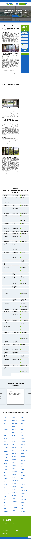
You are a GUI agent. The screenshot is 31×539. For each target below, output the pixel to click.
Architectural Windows (15, 344)
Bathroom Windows (6, 320)
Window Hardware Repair (6, 338)
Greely (13, 415)
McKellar (13, 481)
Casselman (5, 463)
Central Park (5, 466)
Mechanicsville (14, 483)
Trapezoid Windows (24, 346)
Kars (12, 438)
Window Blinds (14, 290)
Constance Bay (6, 478)
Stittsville (22, 467)
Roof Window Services (15, 332)
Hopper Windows (23, 296)
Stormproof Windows (15, 356)
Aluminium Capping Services (24, 257)
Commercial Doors (15, 236)
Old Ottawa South (14, 501)
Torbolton (22, 473)
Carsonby (5, 461)
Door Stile (13, 223)
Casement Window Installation (24, 280)
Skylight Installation (6, 332)
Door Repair (5, 195)
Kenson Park (14, 442)
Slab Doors (5, 233)
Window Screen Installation (23, 323)
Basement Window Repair (15, 297)
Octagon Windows (15, 349)
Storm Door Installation (7, 202)
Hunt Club (13, 435)
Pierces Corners (23, 420)
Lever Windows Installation (6, 314)
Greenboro (13, 417)
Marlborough (14, 474)
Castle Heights (6, 464)
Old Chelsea (13, 498)
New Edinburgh (14, 493)
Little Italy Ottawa (14, 456)
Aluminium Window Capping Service (24, 349)
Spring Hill (22, 466)
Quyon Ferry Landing (23, 427)
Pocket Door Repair (6, 228)
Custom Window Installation (14, 287)
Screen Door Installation (7, 260)
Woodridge (22, 509)
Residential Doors (6, 236)
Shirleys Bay (22, 454)
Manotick (13, 468)
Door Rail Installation (24, 213)
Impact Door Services (24, 267)
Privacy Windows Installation (14, 326)
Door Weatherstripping (7, 215)
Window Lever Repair (15, 314)
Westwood (22, 500)
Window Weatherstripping (14, 317)
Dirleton (5, 490)
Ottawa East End (14, 505)
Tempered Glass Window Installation (15, 342)
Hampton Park (14, 418)
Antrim (4, 421)
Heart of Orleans (14, 423)
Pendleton (22, 418)
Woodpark (22, 508)
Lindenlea (13, 454)
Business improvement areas (7, 449)
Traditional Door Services (14, 250)
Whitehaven (22, 502)
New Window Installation (14, 274)
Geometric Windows (24, 306)
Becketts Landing (6, 430)
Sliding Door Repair (24, 197)
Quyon (21, 426)
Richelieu (22, 433)
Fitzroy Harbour (6, 503)
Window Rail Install (24, 311)
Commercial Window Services (24, 363)
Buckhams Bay (6, 444)
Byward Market (6, 451)
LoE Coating (23, 303)
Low (12, 457)
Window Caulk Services (24, 338)
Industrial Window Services (6, 363)
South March (22, 463)
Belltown (5, 435)
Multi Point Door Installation (6, 264)
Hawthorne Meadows (15, 420)
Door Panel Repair (6, 225)
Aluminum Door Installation (6, 208)
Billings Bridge (5, 438)
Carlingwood (5, 457)
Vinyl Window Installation (5, 277)
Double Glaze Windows (24, 341)
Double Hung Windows (7, 283)
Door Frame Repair (6, 213)
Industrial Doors (23, 233)
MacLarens (13, 462)
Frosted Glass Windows (7, 326)
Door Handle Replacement (23, 208)
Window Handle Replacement (23, 314)
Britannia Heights (6, 442)
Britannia (5, 441)
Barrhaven (5, 426)
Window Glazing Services (6, 323)
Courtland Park (6, 482)
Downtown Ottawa (6, 493)
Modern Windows (14, 368)
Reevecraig (22, 430)
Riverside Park (23, 439)
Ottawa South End (14, 507)
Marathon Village (14, 471)
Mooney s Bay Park (15, 490)
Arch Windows (23, 344)
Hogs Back (13, 432)
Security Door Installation (23, 228)
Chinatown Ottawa (6, 473)
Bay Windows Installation (23, 277)
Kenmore (13, 441)
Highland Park (14, 429)
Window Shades (23, 290)
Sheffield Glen (22, 453)
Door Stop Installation (15, 213)
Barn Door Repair (23, 220)
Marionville (13, 472)
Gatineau (5, 508)
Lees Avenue (14, 448)
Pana (21, 415)
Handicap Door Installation (6, 244)
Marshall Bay (14, 475)
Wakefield (22, 487)
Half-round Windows (6, 349)
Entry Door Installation (15, 197)
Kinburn (13, 445)
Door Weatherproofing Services (7, 257)
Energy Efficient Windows (6, 371)
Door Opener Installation (14, 244)
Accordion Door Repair (15, 231)
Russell (22, 448)
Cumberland (5, 485)
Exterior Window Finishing (14, 300)
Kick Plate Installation (6, 239)
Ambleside (5, 420)
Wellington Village (23, 491)
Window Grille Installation (14, 303)
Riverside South (23, 441)
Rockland (22, 445)
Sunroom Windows (24, 332)
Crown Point (5, 484)
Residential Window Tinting (6, 353)
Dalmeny (5, 487)
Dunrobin (5, 496)
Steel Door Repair (14, 205)
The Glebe (22, 470)
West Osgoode (23, 494)
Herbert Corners (14, 424)
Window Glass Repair (24, 293)
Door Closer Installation (15, 239)
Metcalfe (13, 484)
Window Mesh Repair (15, 323)
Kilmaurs (13, 444)
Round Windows (6, 346)
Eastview (5, 497)
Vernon (22, 482)
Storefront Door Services (23, 236)
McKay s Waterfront (15, 480)
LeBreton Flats (14, 447)
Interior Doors (5, 220)
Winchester (22, 505)
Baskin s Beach (6, 427)
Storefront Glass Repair (15, 359)
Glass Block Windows (24, 335)
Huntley (13, 436)
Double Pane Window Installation (7, 375)
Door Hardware (23, 244)
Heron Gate (13, 426)
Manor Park (13, 466)
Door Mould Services (15, 252)
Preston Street (23, 421)
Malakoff (13, 463)
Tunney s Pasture (23, 476)
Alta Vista (5, 418)
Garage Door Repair (6, 223)
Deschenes (5, 488)
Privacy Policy (5, 533)
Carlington (5, 455)
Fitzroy (5, 502)
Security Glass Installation (6, 306)
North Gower (14, 495)
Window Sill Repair (6, 309)
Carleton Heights (6, 452)
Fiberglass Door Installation (23, 203)
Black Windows (23, 368)
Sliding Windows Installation (6, 280)
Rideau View (22, 438)
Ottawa (13, 504)
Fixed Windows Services (6, 290)
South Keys (22, 461)
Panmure (22, 417)
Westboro (22, 496)
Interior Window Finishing (23, 300)
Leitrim (13, 450)
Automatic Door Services (23, 271)
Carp (4, 458)
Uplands (22, 478)
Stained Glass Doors (15, 228)
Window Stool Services (24, 309)
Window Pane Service (7, 296)
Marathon (13, 469)
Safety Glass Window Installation (15, 335)
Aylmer (4, 423)
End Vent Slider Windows (14, 293)
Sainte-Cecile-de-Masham (24, 450)
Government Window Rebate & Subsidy (15, 371)
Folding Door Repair (15, 208)
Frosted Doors (6, 254)
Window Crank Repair (15, 365)
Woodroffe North (23, 511)
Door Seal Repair (14, 257)
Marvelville (13, 477)
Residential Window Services (15, 363)
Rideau (22, 436)
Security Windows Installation (14, 306)
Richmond (22, 435)
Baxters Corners (6, 429)
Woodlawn (22, 506)
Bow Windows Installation (14, 277)
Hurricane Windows (6, 359)
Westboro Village (23, 497)
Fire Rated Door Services (14, 271)
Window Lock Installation (5, 317)
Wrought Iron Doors (15, 233)
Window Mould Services (6, 342)
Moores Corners (14, 492)
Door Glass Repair (23, 215)
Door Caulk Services (6, 252)
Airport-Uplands (6, 415)
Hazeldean (13, 421)
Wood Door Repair (6, 205)
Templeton (22, 469)
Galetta (5, 506)
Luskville (13, 460)
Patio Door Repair (6, 197)
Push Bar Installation (6, 241)
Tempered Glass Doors (15, 254)
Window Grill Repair (6, 303)
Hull (12, 433)
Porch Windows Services (23, 326)
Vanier (21, 481)
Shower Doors (14, 215)
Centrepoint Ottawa (6, 467)
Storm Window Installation (23, 330)
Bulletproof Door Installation (23, 261)
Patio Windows (14, 320)
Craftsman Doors (23, 249)
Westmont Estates (23, 499)
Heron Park (13, 427)
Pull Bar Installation (15, 241)
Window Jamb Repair (6, 311)
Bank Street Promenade (7, 424)
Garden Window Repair (24, 320)
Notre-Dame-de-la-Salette (15, 496)
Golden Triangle (6, 511)
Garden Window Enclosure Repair (6, 330)
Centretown (5, 469)
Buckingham (5, 445)
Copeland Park (6, 479)
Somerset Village (23, 460)
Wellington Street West (24, 490)
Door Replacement (24, 195)
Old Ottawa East (14, 499)
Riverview (22, 442)
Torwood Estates (23, 475)
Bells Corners (5, 433)
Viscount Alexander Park (24, 484)
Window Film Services (24, 352)
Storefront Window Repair (24, 359)
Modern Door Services (24, 205)
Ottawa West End (14, 508)
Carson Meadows (6, 460)
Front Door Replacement (14, 221)
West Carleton (22, 493)
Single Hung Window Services (15, 284)
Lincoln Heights (14, 453)
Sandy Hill (22, 451)
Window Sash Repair (15, 311)
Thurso (22, 472)
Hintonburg (13, 430)
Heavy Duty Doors (6, 267)
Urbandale (22, 479)
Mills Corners (14, 487)
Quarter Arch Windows (15, 346)
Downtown (5, 491)
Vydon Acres (22, 485)
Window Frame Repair (15, 309)
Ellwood (5, 499)
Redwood (22, 429)
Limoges (13, 451)
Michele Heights (14, 486)
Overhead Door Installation (14, 267)
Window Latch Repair (24, 365)
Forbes (4, 505)
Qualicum (22, 423)
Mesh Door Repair (14, 260)
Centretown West (6, 470)
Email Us (18, 530)
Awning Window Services (14, 280)
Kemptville (13, 439)
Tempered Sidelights (24, 254)
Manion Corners (14, 465)
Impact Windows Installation (23, 356)
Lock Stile (22, 223)
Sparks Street (22, 464)
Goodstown (5, 512)
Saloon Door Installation (24, 231)
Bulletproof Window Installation (6, 356)
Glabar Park (5, 509)
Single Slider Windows (24, 283)
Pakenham (13, 511)
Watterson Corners (23, 488)
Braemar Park (5, 439)
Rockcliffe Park (23, 444)
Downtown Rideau (6, 494)
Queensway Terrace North (24, 424)
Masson (13, 478)
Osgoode (13, 502)
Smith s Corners (23, 456)
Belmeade (5, 436)
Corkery (5, 481)
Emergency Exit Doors (24, 241)
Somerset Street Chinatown (23, 458)
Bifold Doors (23, 239)
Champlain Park (6, 472)
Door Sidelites (5, 249)
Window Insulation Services (15, 338)
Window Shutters (6, 293)
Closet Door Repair (6, 231)
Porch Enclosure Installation (14, 330)
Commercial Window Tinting (15, 353)
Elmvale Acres (5, 500)
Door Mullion (14, 225)
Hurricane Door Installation (6, 271)
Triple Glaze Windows (7, 344)
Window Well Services (7, 335)
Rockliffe (22, 447)
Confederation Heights (7, 476)
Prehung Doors (23, 252)
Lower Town (14, 459)
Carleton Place (6, 454)
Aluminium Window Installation (6, 368)
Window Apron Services (23, 317)
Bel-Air (4, 432)
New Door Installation (15, 195)
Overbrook (13, 510)
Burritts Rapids (6, 447)
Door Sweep (23, 225)
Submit (25, 50)
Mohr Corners (14, 489)
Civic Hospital (5, 475)
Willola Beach (22, 503)
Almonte (5, 417)
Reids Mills (22, 432)
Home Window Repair (7, 365)
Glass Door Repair (14, 202)
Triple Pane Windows (24, 371)
